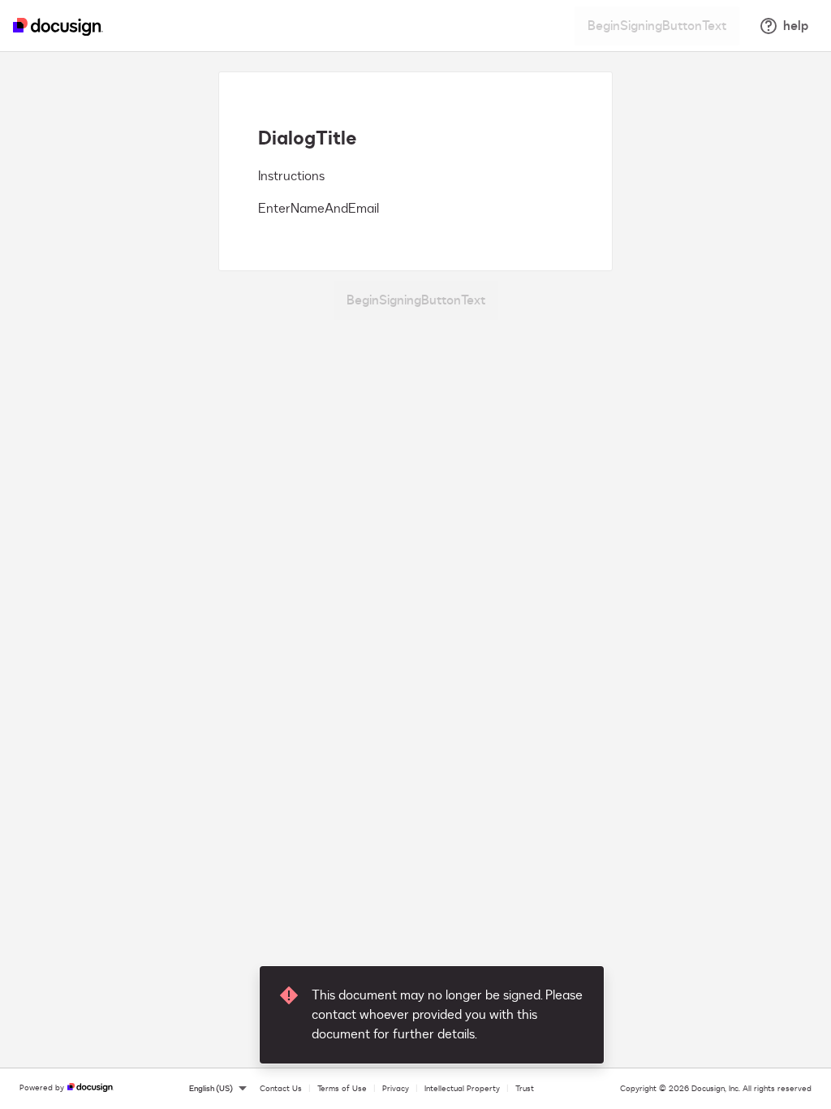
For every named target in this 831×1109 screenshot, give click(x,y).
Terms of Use (342, 1088)
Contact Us (281, 1088)
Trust (524, 1088)
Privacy (395, 1088)
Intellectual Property (462, 1088)
